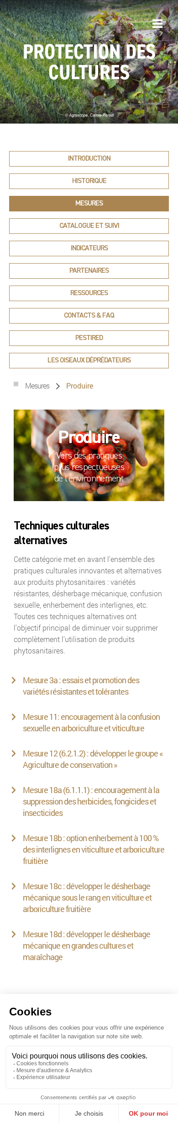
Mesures (38, 385)
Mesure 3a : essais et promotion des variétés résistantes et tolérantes (81, 686)
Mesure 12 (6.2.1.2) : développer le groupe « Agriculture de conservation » (92, 759)
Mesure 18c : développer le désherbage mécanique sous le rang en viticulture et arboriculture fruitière (87, 897)
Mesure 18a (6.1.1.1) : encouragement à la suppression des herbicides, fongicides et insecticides (91, 801)
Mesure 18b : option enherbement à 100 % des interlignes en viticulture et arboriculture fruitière (93, 849)
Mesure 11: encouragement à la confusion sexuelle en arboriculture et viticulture (91, 722)
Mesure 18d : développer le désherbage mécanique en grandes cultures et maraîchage (86, 945)
